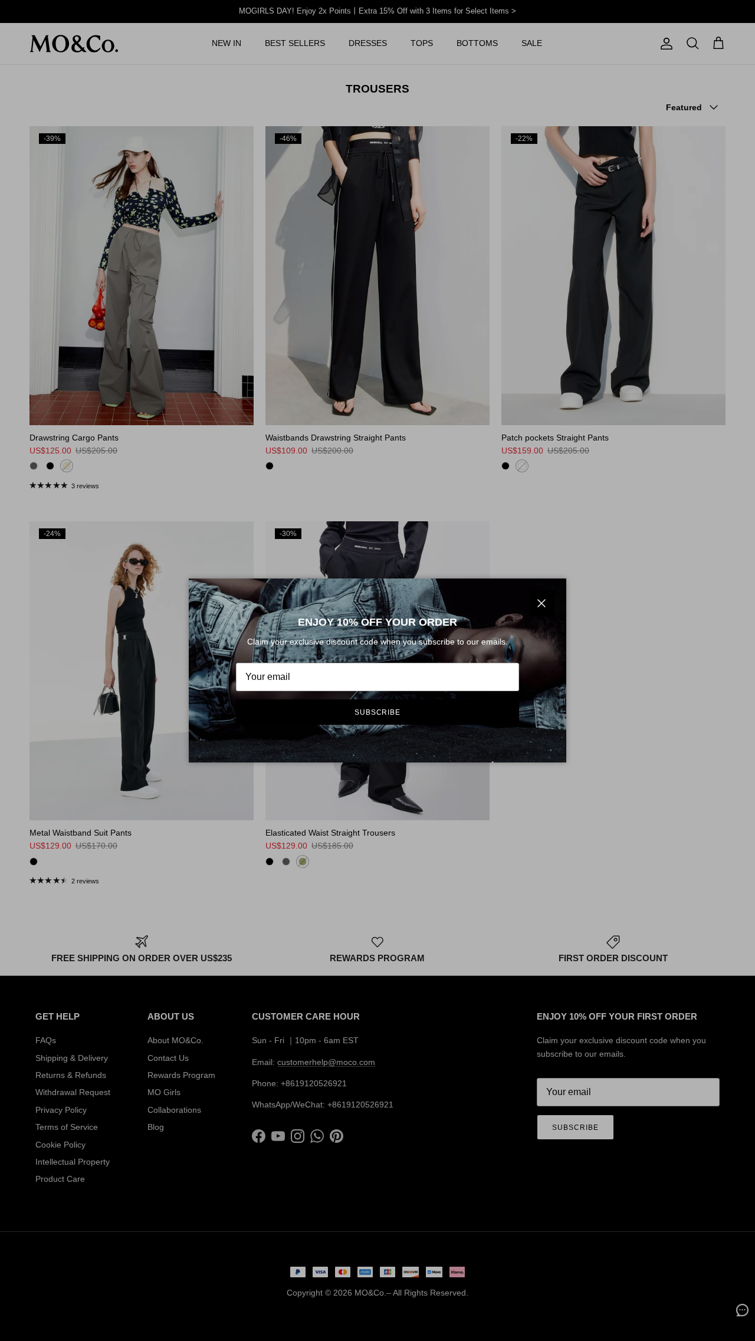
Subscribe (377, 712)
